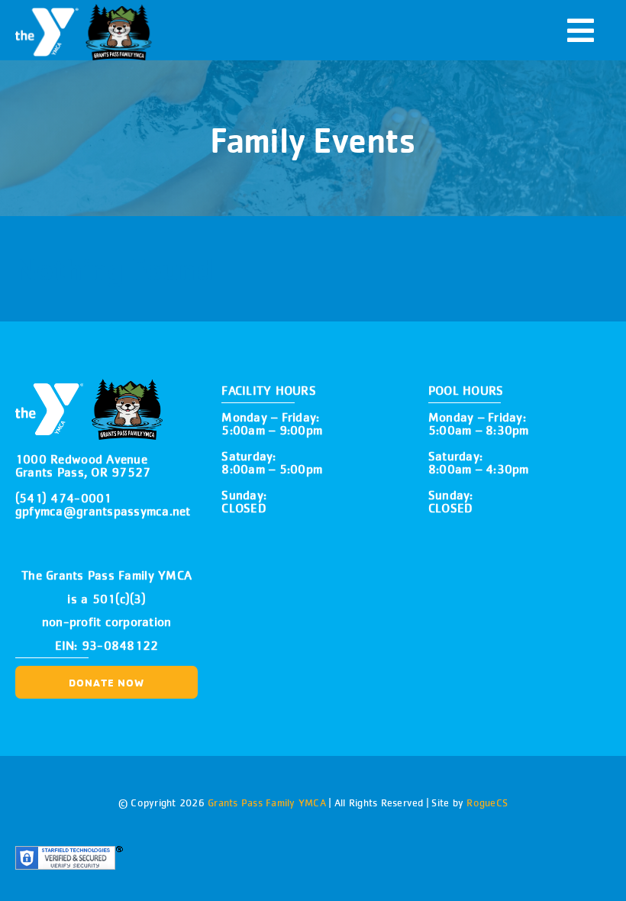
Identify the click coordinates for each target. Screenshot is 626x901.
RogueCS (487, 802)
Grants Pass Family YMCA (265, 802)
